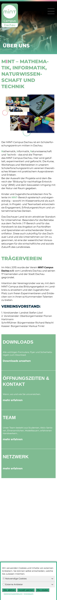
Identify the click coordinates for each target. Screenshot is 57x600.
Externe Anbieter (14, 584)
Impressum (28, 594)
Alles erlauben (42, 590)
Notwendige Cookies (16, 578)
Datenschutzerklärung (13, 594)
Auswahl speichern (25, 590)
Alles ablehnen (9, 590)
